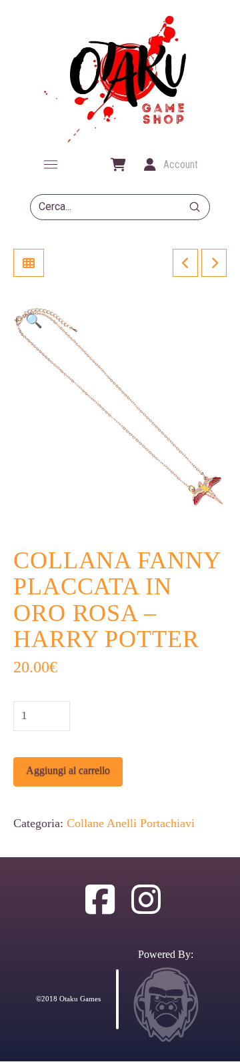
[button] (50, 164)
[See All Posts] (28, 263)
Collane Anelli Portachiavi (131, 823)
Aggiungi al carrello (68, 770)
